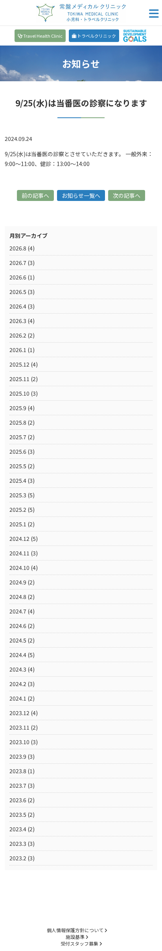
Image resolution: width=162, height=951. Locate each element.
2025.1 (17, 524)
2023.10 (19, 742)
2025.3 (17, 495)
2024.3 (17, 669)
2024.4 (17, 655)
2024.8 (17, 597)
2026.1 (17, 350)
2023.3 (17, 843)
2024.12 (19, 538)
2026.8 (17, 248)
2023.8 (17, 771)
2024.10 (19, 567)
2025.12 (19, 364)
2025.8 (17, 422)
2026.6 (17, 277)
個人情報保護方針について (76, 930)
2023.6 (17, 800)
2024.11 (19, 553)
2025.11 (19, 379)
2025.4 (17, 480)
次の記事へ (126, 195)
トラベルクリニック (96, 36)
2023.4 (17, 829)
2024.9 (17, 582)
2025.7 (17, 437)
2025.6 (17, 451)
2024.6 (17, 626)
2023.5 (17, 814)
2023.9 (17, 756)
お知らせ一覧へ (81, 195)
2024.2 (17, 684)
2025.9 (17, 408)
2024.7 (17, 611)
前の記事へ (35, 195)
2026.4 (17, 306)
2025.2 (17, 509)
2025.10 (19, 393)
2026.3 (17, 321)
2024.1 (17, 698)
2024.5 (17, 640)
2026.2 (17, 335)
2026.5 (17, 292)
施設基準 (76, 936)
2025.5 (17, 466)
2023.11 (19, 727)
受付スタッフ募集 (80, 943)
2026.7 (17, 262)
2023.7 (17, 785)
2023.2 (17, 858)
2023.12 (19, 713)
